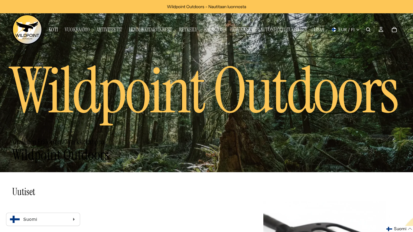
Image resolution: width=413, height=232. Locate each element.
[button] (399, 229)
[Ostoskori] (394, 29)
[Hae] (368, 29)
